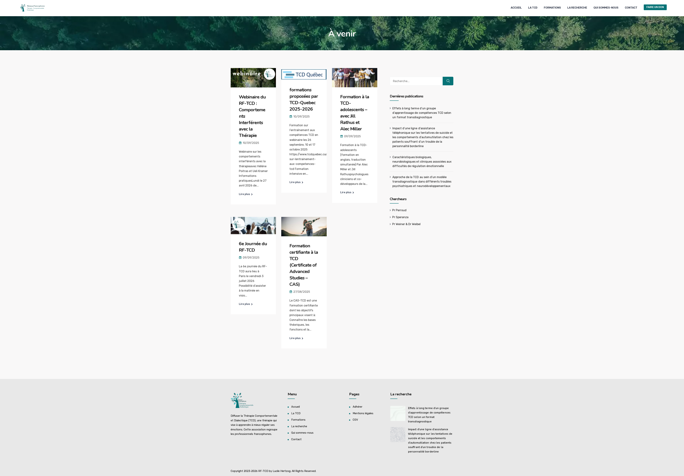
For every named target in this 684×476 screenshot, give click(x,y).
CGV (355, 419)
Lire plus (244, 194)
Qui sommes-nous (606, 7)
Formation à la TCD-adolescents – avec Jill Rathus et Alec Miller (354, 113)
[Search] (448, 81)
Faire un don (655, 7)
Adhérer (357, 406)
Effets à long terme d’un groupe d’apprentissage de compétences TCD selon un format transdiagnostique (421, 113)
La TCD (532, 7)
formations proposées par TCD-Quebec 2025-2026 (303, 99)
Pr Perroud (399, 210)
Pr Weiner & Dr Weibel (406, 224)
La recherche (577, 7)
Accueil (516, 7)
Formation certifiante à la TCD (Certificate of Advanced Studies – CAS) (303, 265)
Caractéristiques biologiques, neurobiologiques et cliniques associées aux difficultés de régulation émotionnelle (421, 161)
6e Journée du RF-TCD (253, 247)
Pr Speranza (400, 217)
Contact (631, 7)
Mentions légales (363, 413)
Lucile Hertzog (282, 471)
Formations (552, 7)
